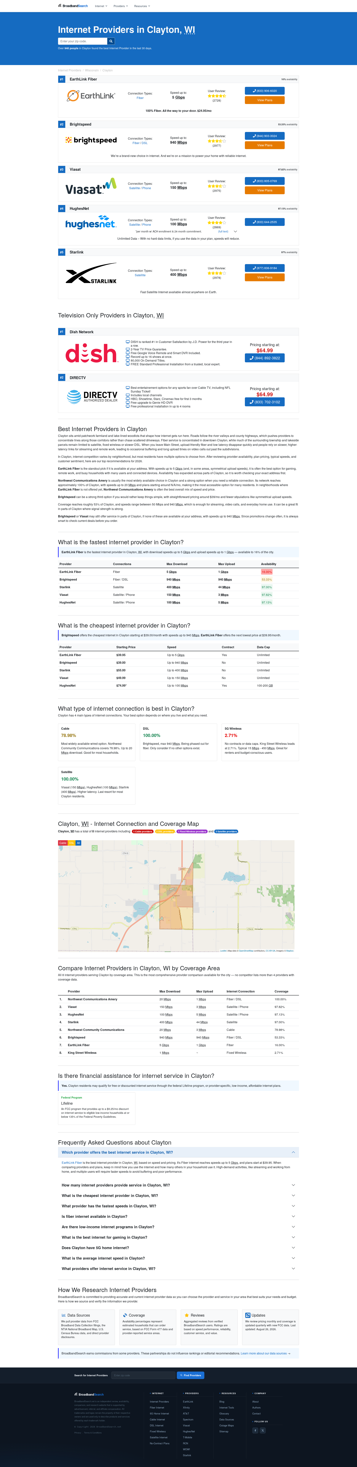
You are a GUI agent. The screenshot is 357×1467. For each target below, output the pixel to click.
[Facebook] (255, 1430)
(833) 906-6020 (266, 91)
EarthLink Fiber (70, 572)
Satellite (134, 188)
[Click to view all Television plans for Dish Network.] (92, 352)
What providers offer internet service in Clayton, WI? (108, 1268)
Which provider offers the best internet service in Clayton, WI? (117, 1152)
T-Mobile (187, 1437)
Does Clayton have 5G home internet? (95, 1247)
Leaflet (223, 950)
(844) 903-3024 (266, 136)
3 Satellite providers (226, 831)
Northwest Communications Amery (92, 999)
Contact (256, 1413)
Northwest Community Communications (96, 1030)
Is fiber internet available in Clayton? (94, 1216)
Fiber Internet (157, 1407)
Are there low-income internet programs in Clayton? (108, 1226)
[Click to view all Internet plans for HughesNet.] (91, 222)
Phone (146, 188)
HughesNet (67, 602)
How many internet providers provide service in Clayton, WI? (116, 1185)
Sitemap (223, 1431)
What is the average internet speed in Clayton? (103, 1258)
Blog (221, 1401)
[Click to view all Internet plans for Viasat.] (91, 185)
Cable (63, 843)
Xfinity (186, 1407)
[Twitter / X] (263, 1430)
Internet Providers (159, 1401)
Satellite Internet (159, 1437)
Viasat (64, 595)
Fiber (140, 98)
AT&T (186, 1413)
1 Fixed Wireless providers (192, 831)
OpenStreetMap (246, 950)
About (255, 1401)
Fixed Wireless (158, 1431)
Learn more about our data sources (264, 1353)
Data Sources (226, 1419)
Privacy (77, 1432)
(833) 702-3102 (266, 401)
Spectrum (188, 1419)
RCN (185, 1443)
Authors (256, 1407)
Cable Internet (157, 1419)
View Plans (264, 100)
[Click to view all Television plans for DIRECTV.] (92, 396)
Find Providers (192, 1375)
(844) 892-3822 (266, 357)
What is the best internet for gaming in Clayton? (104, 1237)
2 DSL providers (164, 831)
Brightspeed (68, 579)
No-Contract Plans (160, 1443)
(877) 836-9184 (266, 268)
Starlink (65, 587)
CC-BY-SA (270, 950)
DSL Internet (156, 1425)
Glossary (224, 1413)
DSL (145, 143)
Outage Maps (226, 1425)
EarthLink (188, 1401)
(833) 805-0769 (266, 181)
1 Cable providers (142, 831)
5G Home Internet (159, 1413)
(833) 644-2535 (266, 222)
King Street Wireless (82, 1052)
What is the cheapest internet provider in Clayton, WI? (110, 1195)
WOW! (186, 1449)
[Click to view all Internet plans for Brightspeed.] (91, 140)
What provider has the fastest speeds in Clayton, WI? (109, 1205)
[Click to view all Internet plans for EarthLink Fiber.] (91, 95)
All (78, 843)
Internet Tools (226, 1407)
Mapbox (290, 950)
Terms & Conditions (93, 1432)
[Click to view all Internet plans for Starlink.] (91, 272)
